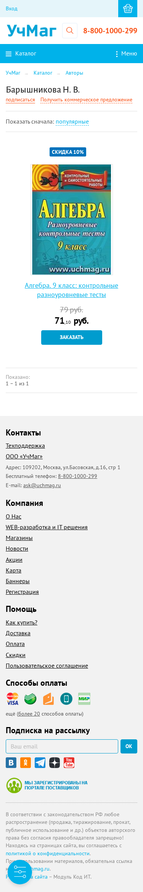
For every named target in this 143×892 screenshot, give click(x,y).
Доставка (18, 633)
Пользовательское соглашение (47, 665)
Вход (12, 8)
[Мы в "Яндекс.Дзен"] (54, 762)
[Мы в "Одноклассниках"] (25, 762)
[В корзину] (127, 8)
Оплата (15, 643)
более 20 (29, 713)
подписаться (20, 99)
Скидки (16, 655)
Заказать (72, 337)
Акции (14, 559)
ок (128, 746)
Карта (13, 570)
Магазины (19, 537)
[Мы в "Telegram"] (40, 762)
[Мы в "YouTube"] (69, 762)
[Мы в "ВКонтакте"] (11, 762)
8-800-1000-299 (110, 31)
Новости (17, 548)
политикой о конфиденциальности (48, 853)
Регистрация (22, 591)
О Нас (13, 516)
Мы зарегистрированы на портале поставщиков (47, 785)
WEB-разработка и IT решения (47, 527)
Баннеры (18, 581)
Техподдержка (25, 445)
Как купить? (21, 622)
